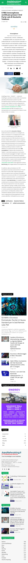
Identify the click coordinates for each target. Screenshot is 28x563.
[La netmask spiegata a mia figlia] (5, 486)
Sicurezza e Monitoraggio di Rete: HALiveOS (18, 355)
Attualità (12, 500)
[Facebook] (8, 68)
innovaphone (14, 33)
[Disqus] (14, 231)
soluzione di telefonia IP (11, 106)
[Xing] (20, 68)
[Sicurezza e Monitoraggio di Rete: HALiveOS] (5, 355)
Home (2, 7)
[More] (22, 73)
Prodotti (20, 10)
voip (3, 205)
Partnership (15, 10)
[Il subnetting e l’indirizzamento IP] (5, 478)
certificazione (9, 201)
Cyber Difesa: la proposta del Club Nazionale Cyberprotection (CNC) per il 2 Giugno (18, 364)
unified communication (19, 203)
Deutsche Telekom (19, 201)
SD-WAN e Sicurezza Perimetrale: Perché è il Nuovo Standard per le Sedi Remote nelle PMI (13, 321)
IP (10, 203)
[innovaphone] (14, 27)
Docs (11, 479)
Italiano (3, 314)
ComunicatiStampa (9, 7)
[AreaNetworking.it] (14, 2)
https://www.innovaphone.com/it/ (14, 35)
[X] (14, 68)
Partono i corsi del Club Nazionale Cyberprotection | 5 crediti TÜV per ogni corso (17, 375)
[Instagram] (5, 469)
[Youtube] (17, 68)
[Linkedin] (11, 68)
